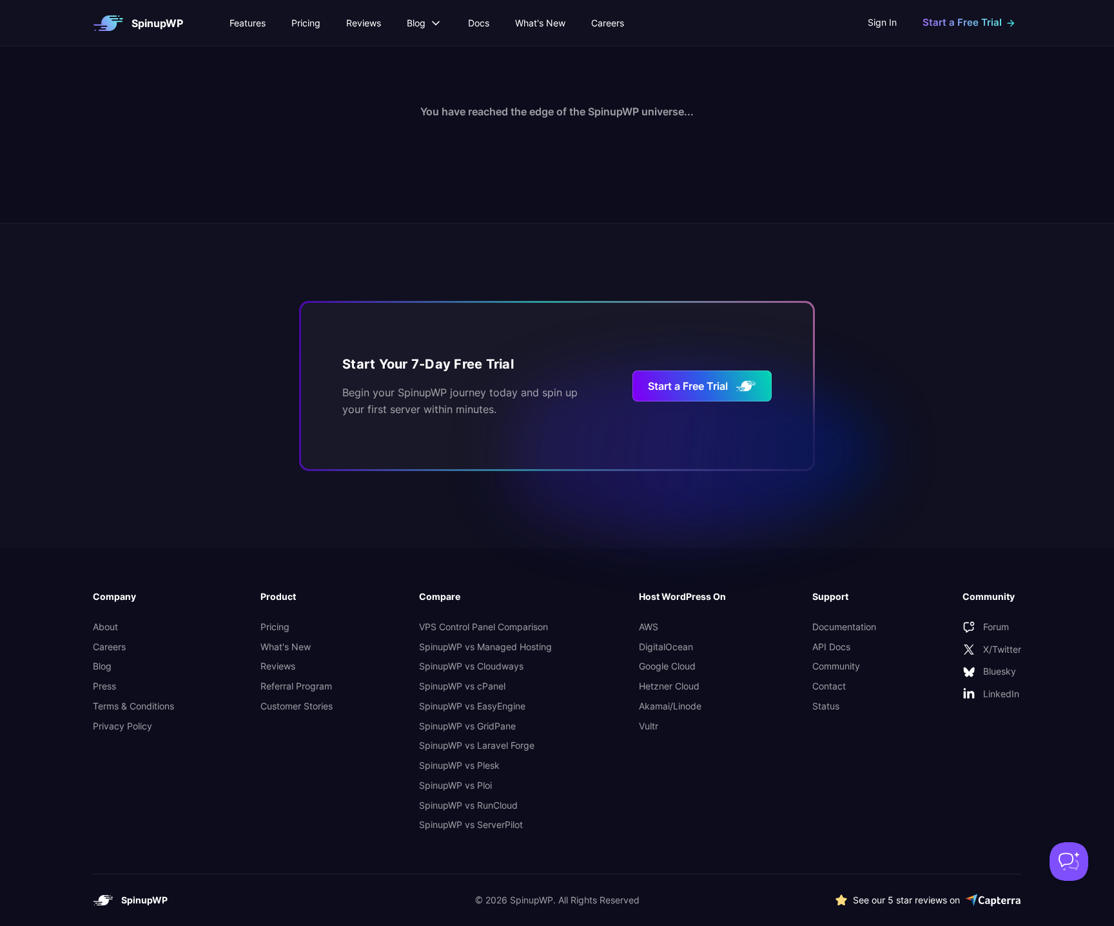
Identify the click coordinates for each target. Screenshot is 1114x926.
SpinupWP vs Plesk (459, 765)
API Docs (831, 646)
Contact (829, 685)
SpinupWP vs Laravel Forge (476, 745)
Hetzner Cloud (669, 685)
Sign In (882, 22)
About (105, 626)
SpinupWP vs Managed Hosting (485, 646)
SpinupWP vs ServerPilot (471, 824)
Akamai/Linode (670, 705)
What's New (540, 22)
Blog (102, 666)
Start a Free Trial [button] (962, 22)
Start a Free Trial (688, 386)
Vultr (648, 725)
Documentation (844, 626)
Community (836, 666)
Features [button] (248, 22)
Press (104, 685)
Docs (478, 22)
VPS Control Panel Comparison (483, 626)
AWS (648, 626)
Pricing (305, 22)
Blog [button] (416, 22)
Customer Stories (296, 705)
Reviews (363, 22)
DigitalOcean (666, 646)
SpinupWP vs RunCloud (468, 805)
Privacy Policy (122, 725)
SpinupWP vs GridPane (467, 725)
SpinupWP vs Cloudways (471, 666)
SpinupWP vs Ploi (455, 785)
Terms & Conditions (133, 705)
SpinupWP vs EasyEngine (472, 705)
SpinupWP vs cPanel (462, 685)
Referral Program (296, 685)
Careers (607, 22)
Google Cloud (667, 666)
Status (825, 705)
